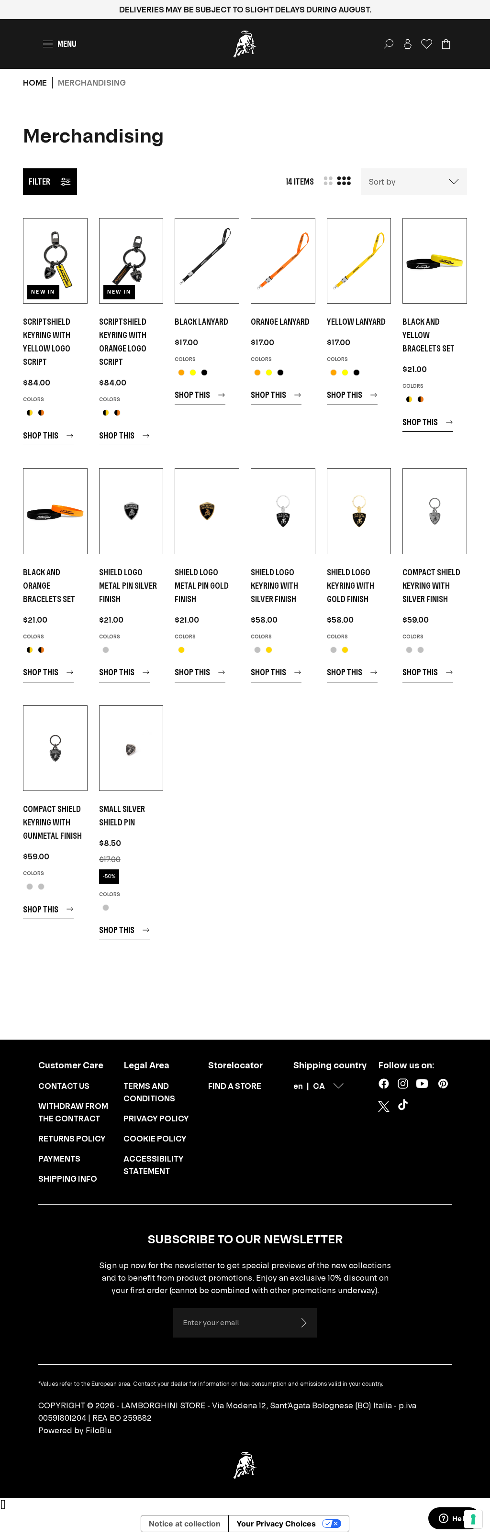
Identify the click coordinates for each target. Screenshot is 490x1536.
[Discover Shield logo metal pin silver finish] (131, 511)
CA (319, 1086)
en (298, 1086)
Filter (39, 181)
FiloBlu (99, 1430)
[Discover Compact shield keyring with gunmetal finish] (55, 748)
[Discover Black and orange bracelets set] (55, 511)
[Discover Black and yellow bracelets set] (435, 261)
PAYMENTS (59, 1158)
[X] (384, 1106)
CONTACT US (63, 1086)
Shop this (40, 435)
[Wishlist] (427, 44)
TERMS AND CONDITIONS (149, 1092)
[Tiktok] (404, 1106)
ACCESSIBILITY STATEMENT (153, 1164)
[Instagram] (403, 1083)
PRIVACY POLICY (156, 1118)
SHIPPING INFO (67, 1178)
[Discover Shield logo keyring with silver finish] (283, 511)
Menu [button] (67, 44)
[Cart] (446, 44)
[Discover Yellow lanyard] (359, 261)
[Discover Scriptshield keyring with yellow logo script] (55, 261)
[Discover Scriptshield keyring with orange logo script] (131, 261)
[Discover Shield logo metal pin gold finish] (207, 511)
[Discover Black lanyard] (207, 261)
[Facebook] (384, 1083)
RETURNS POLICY (72, 1138)
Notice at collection (185, 1523)
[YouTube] (422, 1083)
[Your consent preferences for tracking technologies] (473, 1519)
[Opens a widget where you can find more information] (454, 1519)
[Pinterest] (443, 1083)
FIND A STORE (234, 1086)
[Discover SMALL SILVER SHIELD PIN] (131, 748)
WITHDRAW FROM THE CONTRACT (73, 1112)
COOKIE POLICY (155, 1138)
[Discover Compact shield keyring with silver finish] (435, 511)
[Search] (388, 44)
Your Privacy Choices (276, 1523)
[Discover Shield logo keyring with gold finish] (359, 511)
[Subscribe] (303, 1322)
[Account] (407, 44)
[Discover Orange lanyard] (283, 261)
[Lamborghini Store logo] (245, 44)
